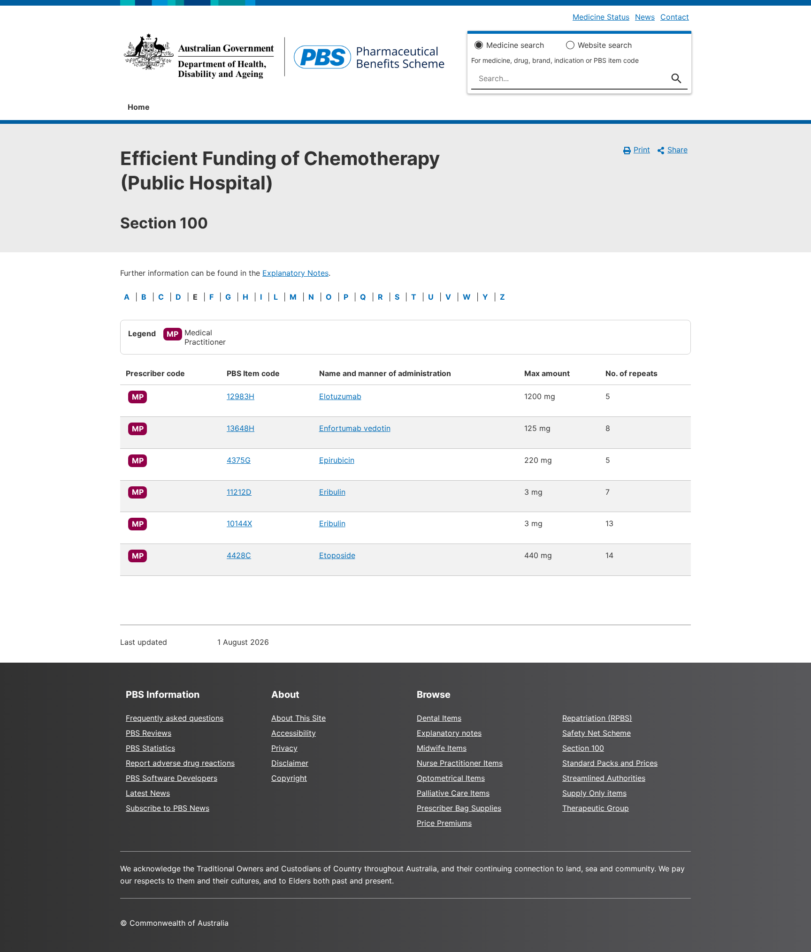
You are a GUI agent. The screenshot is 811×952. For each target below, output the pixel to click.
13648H (240, 428)
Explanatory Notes (295, 273)
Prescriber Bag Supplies (459, 808)
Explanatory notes (449, 733)
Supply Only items (594, 793)
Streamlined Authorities (603, 778)
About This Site (298, 718)
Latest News (148, 793)
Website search (605, 45)
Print (642, 149)
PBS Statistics (150, 748)
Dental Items (439, 718)
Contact (674, 17)
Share (677, 149)
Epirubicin (336, 460)
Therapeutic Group (595, 808)
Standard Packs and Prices (610, 763)
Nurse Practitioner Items (460, 763)
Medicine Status (601, 17)
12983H (240, 396)
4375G (239, 460)
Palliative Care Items (453, 793)
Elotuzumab (340, 396)
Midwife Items (442, 748)
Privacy (284, 748)
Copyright (289, 778)
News (645, 17)
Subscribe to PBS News (167, 808)
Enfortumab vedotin (354, 428)
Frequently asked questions (174, 718)
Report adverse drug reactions (180, 763)
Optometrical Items (451, 778)
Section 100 (583, 748)
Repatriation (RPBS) (597, 718)
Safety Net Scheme (596, 733)
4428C (239, 555)
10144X (239, 523)
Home (139, 107)
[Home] (284, 59)
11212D (239, 492)
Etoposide (337, 555)
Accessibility (293, 733)
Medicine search (515, 45)
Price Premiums (444, 823)
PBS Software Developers (171, 778)
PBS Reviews (148, 733)
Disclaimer (289, 763)
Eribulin (332, 492)
